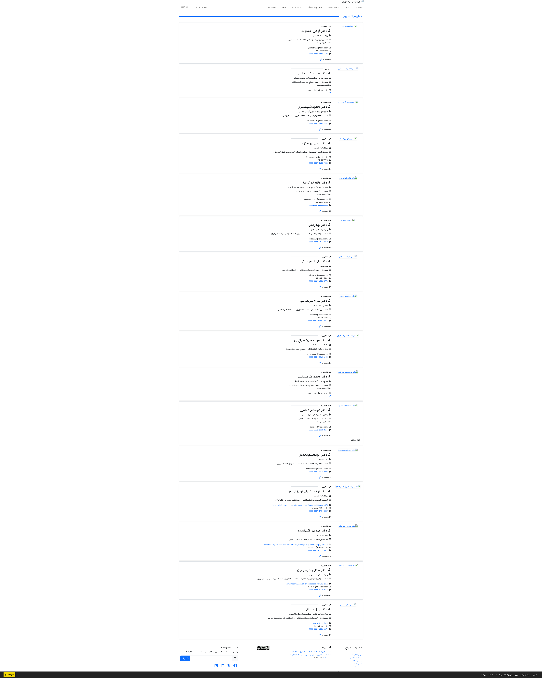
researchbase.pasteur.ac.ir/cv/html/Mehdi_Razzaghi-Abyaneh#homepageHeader (296, 544)
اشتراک (185, 658)
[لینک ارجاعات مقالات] (320, 60)
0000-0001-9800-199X (318, 321)
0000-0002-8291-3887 (318, 511)
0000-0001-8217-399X (318, 550)
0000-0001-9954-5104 (318, 357)
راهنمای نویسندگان (314, 7)
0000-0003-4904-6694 (318, 54)
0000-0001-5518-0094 (318, 472)
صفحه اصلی (358, 7)
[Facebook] (235, 666)
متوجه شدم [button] (9, 674)
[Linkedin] (223, 666)
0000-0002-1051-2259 (318, 242)
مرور (347, 7)
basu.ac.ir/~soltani (320, 623)
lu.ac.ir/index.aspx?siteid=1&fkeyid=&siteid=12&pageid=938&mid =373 (300, 505)
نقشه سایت (357, 667)
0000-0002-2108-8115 (318, 430)
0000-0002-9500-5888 (318, 205)
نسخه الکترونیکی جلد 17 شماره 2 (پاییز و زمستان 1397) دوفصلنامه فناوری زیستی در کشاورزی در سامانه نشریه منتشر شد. (310, 655)
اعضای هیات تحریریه (354, 658)
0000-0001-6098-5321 (318, 124)
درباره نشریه (357, 655)
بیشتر (354, 440)
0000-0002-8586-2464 (318, 163)
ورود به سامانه (201, 7)
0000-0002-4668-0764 (318, 590)
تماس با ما (272, 7)
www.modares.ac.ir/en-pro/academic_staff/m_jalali (307, 584)
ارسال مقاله (296, 7)
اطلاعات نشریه (333, 7)
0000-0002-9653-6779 (318, 281)
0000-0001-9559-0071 (318, 629)
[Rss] (216, 666)
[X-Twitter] (229, 666)
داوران (284, 7)
